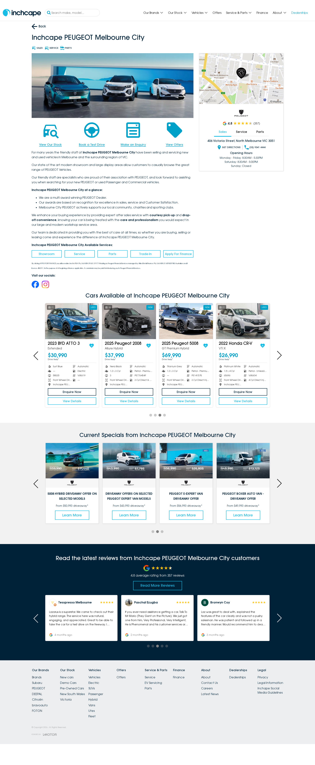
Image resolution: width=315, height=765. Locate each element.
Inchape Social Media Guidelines (270, 690)
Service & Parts (236, 13)
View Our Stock (50, 144)
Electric (93, 683)
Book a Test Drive (92, 144)
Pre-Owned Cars (72, 688)
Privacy (263, 677)
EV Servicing (153, 683)
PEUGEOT (38, 688)
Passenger (95, 694)
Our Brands (151, 13)
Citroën (37, 699)
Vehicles (197, 13)
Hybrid (92, 699)
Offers (217, 13)
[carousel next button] (279, 355)
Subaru (37, 683)
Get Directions (231, 147)
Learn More (72, 515)
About (277, 13)
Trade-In (145, 254)
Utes (91, 711)
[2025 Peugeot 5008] (186, 321)
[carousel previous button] (36, 355)
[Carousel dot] (150, 415)
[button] (81, 618)
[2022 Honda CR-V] (243, 321)
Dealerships (299, 13)
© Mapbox (275, 101)
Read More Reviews (157, 585)
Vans (91, 705)
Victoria (66, 699)
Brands (36, 677)
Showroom (47, 254)
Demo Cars (68, 683)
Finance (262, 13)
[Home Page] (22, 13)
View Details (72, 401)
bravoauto (40, 705)
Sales (223, 132)
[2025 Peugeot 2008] (129, 321)
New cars (66, 677)
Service (79, 254)
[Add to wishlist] (91, 345)
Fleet (92, 716)
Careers (207, 688)
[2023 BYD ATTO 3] (72, 321)
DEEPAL (37, 694)
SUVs (91, 688)
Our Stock (175, 13)
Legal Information (270, 683)
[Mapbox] (209, 101)
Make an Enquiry (133, 144)
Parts (112, 254)
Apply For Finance (178, 254)
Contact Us (209, 683)
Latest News (209, 694)
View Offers (174, 144)
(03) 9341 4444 (257, 147)
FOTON (37, 711)
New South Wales (72, 694)
